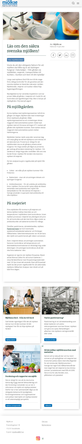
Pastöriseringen (13, 229)
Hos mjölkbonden (15, 60)
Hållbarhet (48, 405)
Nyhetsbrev (46, 425)
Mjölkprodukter (10, 340)
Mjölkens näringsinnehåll (13, 405)
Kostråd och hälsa (50, 340)
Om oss (45, 421)
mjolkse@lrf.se (18, 432)
